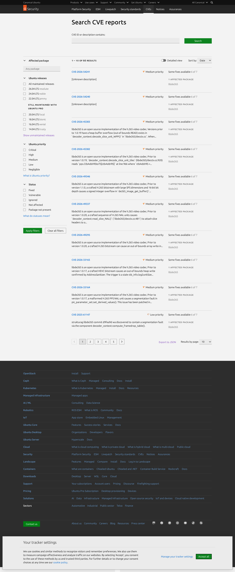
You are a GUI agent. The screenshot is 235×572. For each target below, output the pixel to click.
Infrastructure (91, 498)
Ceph (26, 380)
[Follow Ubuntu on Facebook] (162, 523)
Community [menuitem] (119, 2)
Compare (102, 461)
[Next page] (121, 341)
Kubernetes (29, 388)
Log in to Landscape (139, 461)
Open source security (141, 498)
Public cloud (183, 446)
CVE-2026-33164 (81, 287)
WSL (96, 476)
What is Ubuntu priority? (36, 175)
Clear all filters (56, 230)
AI (73, 498)
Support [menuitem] (104, 2)
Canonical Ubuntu (31, 2)
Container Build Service (152, 469)
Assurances (175, 9)
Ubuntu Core (30, 424)
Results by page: (190, 341)
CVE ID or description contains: (88, 34)
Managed (94, 380)
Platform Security (81, 9)
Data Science (93, 402)
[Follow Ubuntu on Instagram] (178, 523)
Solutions (28, 498)
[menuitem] (200, 2)
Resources (133, 388)
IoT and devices (164, 498)
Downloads (29, 476)
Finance (129, 505)
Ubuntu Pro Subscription (85, 491)
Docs (119, 380)
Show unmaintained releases (38, 135)
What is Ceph (79, 380)
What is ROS (91, 410)
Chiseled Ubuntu (106, 469)
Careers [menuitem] (152, 2)
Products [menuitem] (74, 2)
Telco (120, 505)
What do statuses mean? (36, 215)
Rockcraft (173, 469)
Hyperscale (78, 439)
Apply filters (32, 230)
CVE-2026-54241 (81, 71)
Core (104, 476)
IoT (25, 417)
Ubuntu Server (31, 439)
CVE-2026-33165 (81, 259)
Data (79, 498)
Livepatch (110, 9)
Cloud (26, 446)
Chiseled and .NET (127, 469)
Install (75, 373)
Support (85, 373)
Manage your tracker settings (177, 556)
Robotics (28, 410)
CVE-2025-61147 (81, 314)
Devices (132, 491)
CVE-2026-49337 (81, 203)
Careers (103, 523)
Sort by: (192, 60)
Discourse (128, 483)
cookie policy (60, 562)
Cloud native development (189, 498)
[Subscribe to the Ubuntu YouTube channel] (186, 523)
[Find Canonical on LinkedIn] (170, 523)
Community (107, 410)
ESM (98, 9)
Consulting (108, 380)
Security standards (131, 9)
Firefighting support (148, 483)
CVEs (148, 9)
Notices (160, 9)
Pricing (116, 483)
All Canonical (198, 2)
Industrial (92, 505)
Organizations (79, 432)
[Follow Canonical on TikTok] (194, 523)
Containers (29, 469)
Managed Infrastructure (115, 498)
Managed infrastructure (36, 395)
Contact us (31, 524)
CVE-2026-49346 (81, 176)
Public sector (107, 505)
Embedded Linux (95, 417)
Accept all (203, 556)
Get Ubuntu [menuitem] (136, 2)
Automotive (78, 505)
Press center (138, 523)
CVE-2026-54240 (81, 96)
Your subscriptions (82, 483)
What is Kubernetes (82, 388)
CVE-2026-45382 (81, 149)
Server (87, 476)
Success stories (92, 424)
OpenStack (29, 373)
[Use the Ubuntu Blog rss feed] (202, 523)
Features (76, 424)
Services (107, 424)
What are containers (83, 469)
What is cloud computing (85, 446)
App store (77, 417)
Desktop (76, 476)
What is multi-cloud (163, 446)
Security (27, 454)
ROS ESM (77, 410)
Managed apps (80, 395)
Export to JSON (167, 342)
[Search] (211, 2)
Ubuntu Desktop (32, 432)
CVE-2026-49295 (81, 234)
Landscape (29, 461)
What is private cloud (113, 446)
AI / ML (27, 402)
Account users (102, 483)
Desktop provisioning (113, 491)
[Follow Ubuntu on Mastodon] (154, 523)
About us (77, 523)
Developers (96, 432)
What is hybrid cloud (139, 446)
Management (114, 417)
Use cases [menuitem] (89, 2)
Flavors (109, 432)
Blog (112, 523)
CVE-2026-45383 (81, 121)
